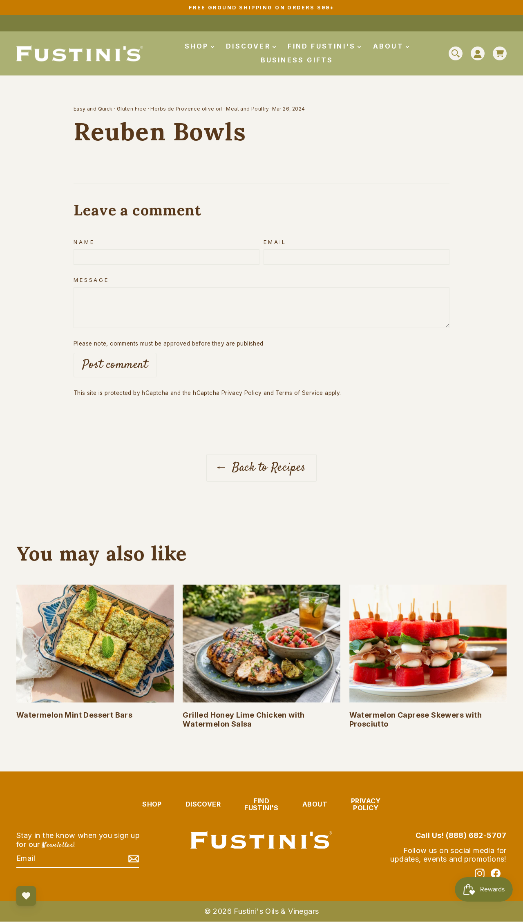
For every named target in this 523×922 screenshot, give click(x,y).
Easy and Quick (93, 109)
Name (84, 242)
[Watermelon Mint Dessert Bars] (95, 644)
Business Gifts (297, 60)
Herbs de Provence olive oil (186, 109)
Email (275, 242)
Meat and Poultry (247, 109)
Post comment (115, 365)
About (390, 46)
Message (91, 280)
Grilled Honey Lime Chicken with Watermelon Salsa (243, 719)
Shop (198, 46)
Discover (249, 46)
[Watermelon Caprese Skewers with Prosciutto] (428, 644)
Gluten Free (131, 109)
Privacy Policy (241, 393)
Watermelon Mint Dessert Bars (74, 715)
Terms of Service (299, 393)
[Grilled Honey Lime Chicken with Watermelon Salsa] (261, 644)
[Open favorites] (26, 896)
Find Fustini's (323, 46)
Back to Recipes (267, 468)
